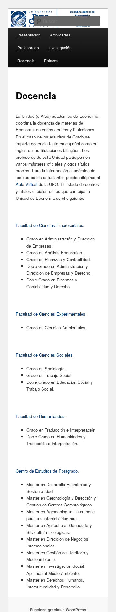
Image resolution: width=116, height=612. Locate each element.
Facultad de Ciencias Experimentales (50, 314)
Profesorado (28, 47)
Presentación (29, 34)
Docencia (26, 61)
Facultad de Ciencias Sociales (44, 355)
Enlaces (51, 60)
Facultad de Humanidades (40, 416)
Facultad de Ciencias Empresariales (49, 225)
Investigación (60, 47)
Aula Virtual (26, 184)
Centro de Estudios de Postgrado (47, 471)
